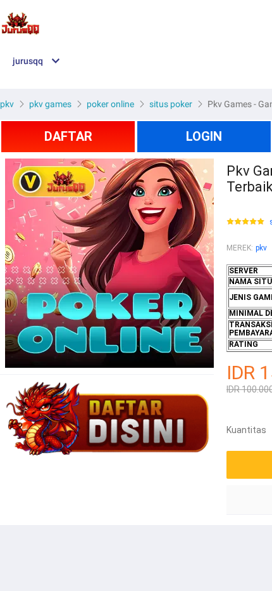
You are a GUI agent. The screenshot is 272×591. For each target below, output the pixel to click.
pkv (261, 248)
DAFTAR (68, 136)
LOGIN (204, 136)
